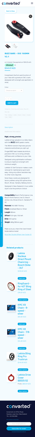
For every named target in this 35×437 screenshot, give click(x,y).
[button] (30, 16)
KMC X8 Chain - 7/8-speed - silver (24, 333)
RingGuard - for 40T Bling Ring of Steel (24, 286)
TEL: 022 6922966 (12, 416)
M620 (10, 117)
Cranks (28, 114)
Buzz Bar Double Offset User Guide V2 (18, 234)
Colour (6, 87)
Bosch (19, 114)
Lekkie (15, 114)
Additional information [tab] (12, 131)
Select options (23, 299)
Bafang (10, 114)
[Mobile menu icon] (32, 3)
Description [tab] (9, 127)
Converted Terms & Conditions (19, 431)
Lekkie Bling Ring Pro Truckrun (24, 356)
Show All (26, 109)
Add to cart (11, 103)
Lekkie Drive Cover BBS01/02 (24, 377)
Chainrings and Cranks (17, 109)
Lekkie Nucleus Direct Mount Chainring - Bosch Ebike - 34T (24, 260)
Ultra (6, 117)
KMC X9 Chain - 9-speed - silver (23, 309)
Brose (24, 114)
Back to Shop (10, 11)
